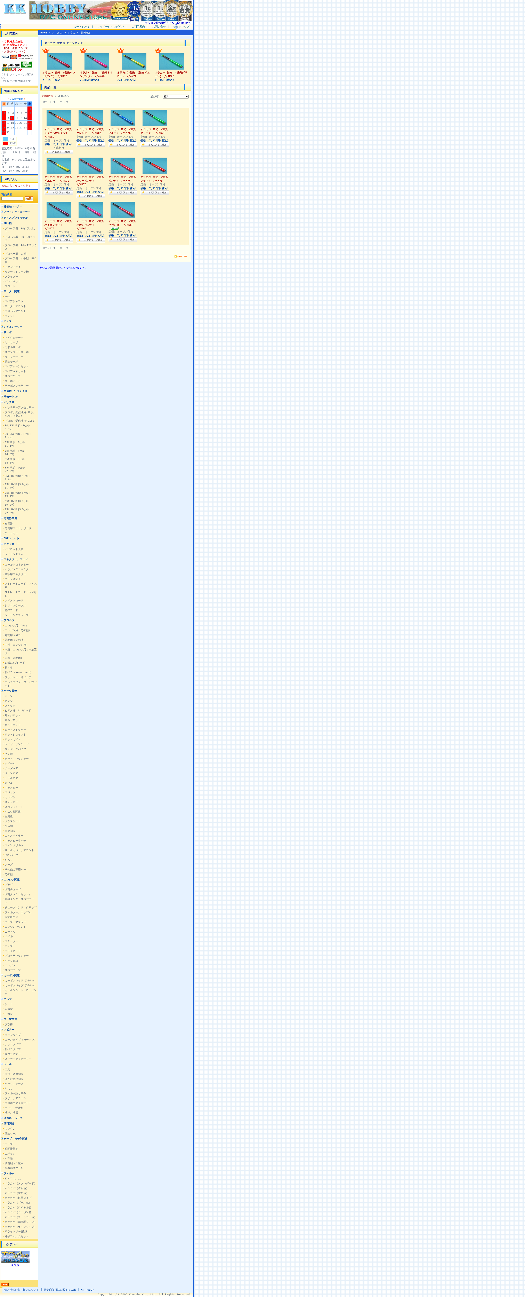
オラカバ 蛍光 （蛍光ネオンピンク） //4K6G (90, 225)
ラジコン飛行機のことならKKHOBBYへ (168, 22)
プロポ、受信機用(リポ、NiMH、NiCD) (20, 414)
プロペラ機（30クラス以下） (20, 230)
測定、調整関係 (14, 1074)
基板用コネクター (15, 574)
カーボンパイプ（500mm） (21, 985)
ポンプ (9, 946)
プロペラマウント (15, 311)
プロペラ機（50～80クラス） (20, 238)
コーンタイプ (13, 1034)
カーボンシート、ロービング (21, 992)
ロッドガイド (13, 739)
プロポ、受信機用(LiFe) (20, 420)
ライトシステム (14, 554)
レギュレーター (13, 326)
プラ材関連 (10, 1019)
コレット (10, 315)
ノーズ (9, 864)
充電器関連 (10, 518)
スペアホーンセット (17, 366)
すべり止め (11, 960)
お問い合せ (159, 26)
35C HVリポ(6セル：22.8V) (18, 511)
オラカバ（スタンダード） (21, 1183)
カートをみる (82, 26)
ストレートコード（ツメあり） (21, 585)
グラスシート (13, 821)
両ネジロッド (13, 720)
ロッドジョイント (15, 734)
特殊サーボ (11, 361)
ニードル (10, 931)
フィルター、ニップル (18, 912)
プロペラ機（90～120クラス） (21, 247)
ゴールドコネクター (17, 564)
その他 (9, 874)
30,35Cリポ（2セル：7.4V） (18, 435)
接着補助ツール (14, 1168)
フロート (10, 286)
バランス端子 (13, 578)
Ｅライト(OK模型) (16, 1231)
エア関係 (10, 830)
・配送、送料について (14, 48)
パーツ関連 (10, 690)
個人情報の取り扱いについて (21, 1289)
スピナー (9, 1029)
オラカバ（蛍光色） (17, 1193)
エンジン (10, 965)
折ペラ (9, 667)
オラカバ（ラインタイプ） (21, 1226)
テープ (9, 1144)
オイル (9, 936)
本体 (7, 296)
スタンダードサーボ (17, 352)
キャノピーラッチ (15, 840)
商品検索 (6, 194)
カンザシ (10, 797)
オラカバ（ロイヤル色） (19, 1207)
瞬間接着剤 (11, 1148)
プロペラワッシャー (17, 955)
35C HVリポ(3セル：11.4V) (18, 486)
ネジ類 (9, 753)
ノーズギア (11, 768)
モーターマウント (15, 306)
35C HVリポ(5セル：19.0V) (18, 503)
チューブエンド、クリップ (21, 907)
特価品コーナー (13, 206)
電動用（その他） (15, 639)
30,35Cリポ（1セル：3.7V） (18, 427)
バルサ (8, 999)
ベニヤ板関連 (13, 811)
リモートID (11, 396)
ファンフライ (13, 266)
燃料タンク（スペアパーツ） (19, 900)
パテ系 (9, 1158)
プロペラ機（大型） (17, 253)
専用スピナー (13, 1053)
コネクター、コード (16, 559)
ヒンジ (9, 700)
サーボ (8, 332)
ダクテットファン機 (17, 271)
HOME (43, 32)
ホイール (10, 763)
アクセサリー (12, 544)
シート (9, 1004)
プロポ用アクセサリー (18, 1103)
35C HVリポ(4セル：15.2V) (18, 494)
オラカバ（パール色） (18, 1202)
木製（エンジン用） (17, 644)
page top (182, 256)
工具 (7, 1069)
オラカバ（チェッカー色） (21, 1217)
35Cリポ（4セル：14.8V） (16, 452)
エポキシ (10, 1153)
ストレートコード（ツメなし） (21, 594)
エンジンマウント (15, 926)
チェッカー (11, 533)
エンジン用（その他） (18, 630)
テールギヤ (11, 778)
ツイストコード (14, 600)
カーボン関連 (12, 975)
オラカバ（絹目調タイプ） (21, 1221)
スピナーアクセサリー (18, 1058)
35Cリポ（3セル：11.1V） (16, 444)
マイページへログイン (110, 26)
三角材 (9, 1013)
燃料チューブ (13, 889)
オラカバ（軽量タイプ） (19, 1197)
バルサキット (13, 281)
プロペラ (9, 620)
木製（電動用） (14, 657)
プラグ (9, 884)
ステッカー (11, 802)
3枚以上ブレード (15, 662)
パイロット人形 (14, 549)
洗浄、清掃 (11, 1112)
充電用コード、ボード (18, 528)
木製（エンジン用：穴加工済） (21, 651)
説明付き (47, 95)
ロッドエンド (13, 725)
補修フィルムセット (17, 1236)
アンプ (8, 321)
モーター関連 (12, 291)
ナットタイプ (13, 1044)
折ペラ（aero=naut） (19, 672)
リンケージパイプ (15, 749)
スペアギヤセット (15, 371)
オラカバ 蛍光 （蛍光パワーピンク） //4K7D (90, 180)
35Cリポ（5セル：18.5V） (16, 461)
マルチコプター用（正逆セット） (21, 683)
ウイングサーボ (14, 356)
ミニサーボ (11, 342)
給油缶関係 (11, 917)
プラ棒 (9, 1024)
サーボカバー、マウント (19, 850)
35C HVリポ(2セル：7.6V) (18, 477)
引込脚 (9, 826)
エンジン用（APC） (16, 625)
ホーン (9, 696)
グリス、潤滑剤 (14, 1107)
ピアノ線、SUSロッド (18, 710)
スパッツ (10, 792)
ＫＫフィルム (13, 1178)
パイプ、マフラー (15, 922)
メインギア (11, 773)
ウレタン (10, 1128)
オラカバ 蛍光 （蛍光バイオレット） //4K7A (58, 225)
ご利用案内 (138, 26)
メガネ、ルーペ (13, 1118)
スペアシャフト (14, 301)
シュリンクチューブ (17, 615)
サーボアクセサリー (17, 385)
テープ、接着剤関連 (16, 1138)
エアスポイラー (14, 835)
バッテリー (10, 402)
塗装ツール (11, 1133)
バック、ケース (14, 1083)
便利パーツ (11, 854)
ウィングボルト (14, 845)
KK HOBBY (87, 1289)
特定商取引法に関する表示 (60, 1289)
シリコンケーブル (15, 605)
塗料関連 (9, 1123)
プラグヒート (13, 950)
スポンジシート (14, 806)
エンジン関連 (12, 879)
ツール (8, 1064)
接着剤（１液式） (15, 1163)
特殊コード (11, 610)
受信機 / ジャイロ (15, 391)
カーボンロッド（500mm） (21, 980)
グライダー (11, 276)
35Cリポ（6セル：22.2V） (16, 469)
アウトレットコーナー (17, 211)
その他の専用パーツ (17, 869)
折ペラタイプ (13, 1049)
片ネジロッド (13, 715)
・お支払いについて (13, 51)
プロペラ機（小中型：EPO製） (20, 260)
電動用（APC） (14, 635)
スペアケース (13, 376)
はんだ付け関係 (14, 1079)
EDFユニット (11, 538)
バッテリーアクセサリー (19, 407)
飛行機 (8, 223)
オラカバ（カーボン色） (19, 1212)
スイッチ (10, 705)
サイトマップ (181, 26)
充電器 (9, 523)
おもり (9, 859)
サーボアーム (13, 380)
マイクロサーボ (14, 337)
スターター (11, 941)
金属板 (9, 816)
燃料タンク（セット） (18, 894)
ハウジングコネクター (18, 569)
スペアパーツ (13, 970)
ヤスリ (9, 1088)
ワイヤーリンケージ (17, 744)
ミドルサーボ (13, 347)
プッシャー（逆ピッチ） (19, 677)
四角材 (9, 1009)
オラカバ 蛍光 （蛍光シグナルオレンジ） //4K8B (58, 133)
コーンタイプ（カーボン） (21, 1039)
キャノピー (11, 787)
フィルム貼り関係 (15, 1093)
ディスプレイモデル (16, 217)
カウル (9, 782)
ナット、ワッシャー (17, 758)
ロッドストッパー (15, 729)
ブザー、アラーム (15, 1098)
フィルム (9, 1173)
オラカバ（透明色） (17, 1188)
